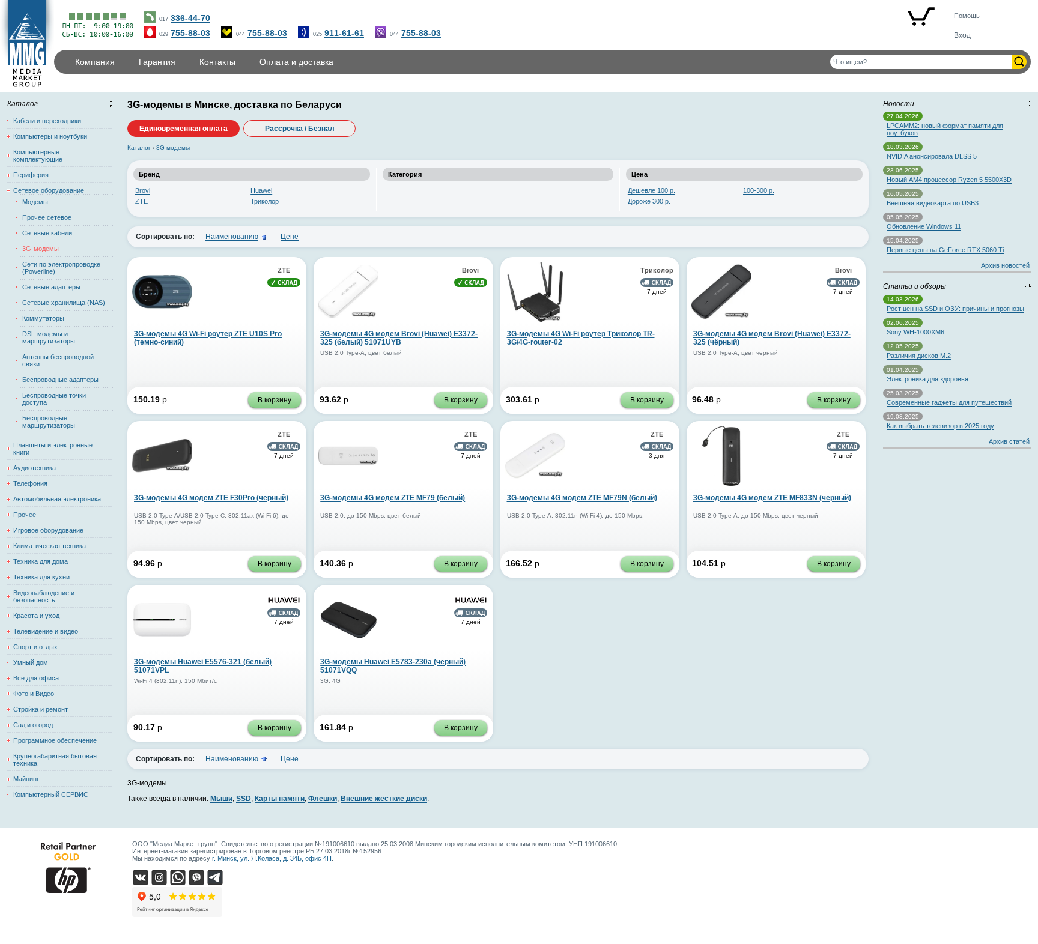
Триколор (264, 201)
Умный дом (30, 662)
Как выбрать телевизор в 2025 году (940, 425)
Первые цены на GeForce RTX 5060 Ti (945, 249)
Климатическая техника (49, 545)
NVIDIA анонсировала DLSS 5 (932, 156)
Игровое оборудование (48, 530)
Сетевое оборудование (48, 190)
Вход (962, 35)
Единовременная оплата (183, 128)
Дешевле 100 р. (651, 190)
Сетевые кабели (47, 233)
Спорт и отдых (35, 646)
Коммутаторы (43, 318)
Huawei (261, 190)
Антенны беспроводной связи (58, 360)
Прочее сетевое (46, 217)
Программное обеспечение (55, 740)
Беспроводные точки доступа (54, 399)
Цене (290, 236)
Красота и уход (36, 615)
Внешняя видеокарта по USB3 (933, 203)
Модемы (35, 201)
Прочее (24, 514)
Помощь (967, 15)
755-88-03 (190, 33)
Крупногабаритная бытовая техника (55, 759)
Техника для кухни (41, 577)
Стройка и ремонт (40, 709)
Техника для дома (40, 561)
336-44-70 (190, 18)
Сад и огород (33, 724)
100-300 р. (758, 190)
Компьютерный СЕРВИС (50, 794)
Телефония (30, 483)
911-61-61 (344, 33)
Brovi (142, 190)
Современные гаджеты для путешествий (949, 402)
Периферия (31, 174)
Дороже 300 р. (649, 201)
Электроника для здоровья (927, 379)
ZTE (141, 201)
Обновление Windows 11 (924, 226)
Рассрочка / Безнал (300, 128)
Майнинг (26, 778)
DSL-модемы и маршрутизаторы (48, 337)
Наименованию (231, 236)
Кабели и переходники (47, 120)
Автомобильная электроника (57, 499)
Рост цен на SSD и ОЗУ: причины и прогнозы (955, 308)
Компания (95, 62)
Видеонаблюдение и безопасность (43, 596)
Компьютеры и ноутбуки (50, 136)
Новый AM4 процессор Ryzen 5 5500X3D (949, 179)
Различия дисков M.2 (919, 355)
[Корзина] (921, 17)
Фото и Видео (33, 693)
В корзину (274, 400)
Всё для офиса (36, 678)
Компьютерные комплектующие (37, 155)
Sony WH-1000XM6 (915, 332)
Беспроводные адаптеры (60, 379)
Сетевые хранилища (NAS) (63, 302)
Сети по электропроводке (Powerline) (61, 268)
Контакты (217, 62)
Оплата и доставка (296, 62)
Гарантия (157, 62)
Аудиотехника (34, 467)
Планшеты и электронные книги (53, 448)
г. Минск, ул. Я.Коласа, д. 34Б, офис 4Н (272, 858)
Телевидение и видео (45, 631)
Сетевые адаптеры (51, 287)
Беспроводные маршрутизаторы (48, 421)
